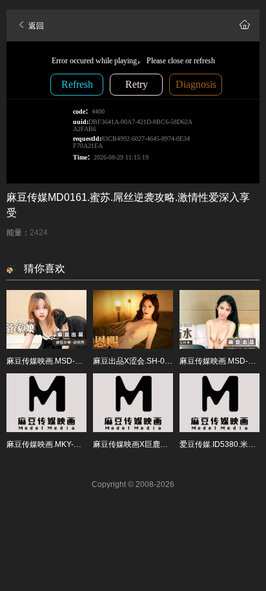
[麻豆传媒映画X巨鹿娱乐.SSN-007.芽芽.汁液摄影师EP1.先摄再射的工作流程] (133, 402)
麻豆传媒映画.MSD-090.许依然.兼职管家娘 (80, 361)
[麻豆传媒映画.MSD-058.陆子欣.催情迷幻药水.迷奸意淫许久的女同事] (219, 319)
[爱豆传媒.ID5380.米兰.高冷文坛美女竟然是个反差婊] (219, 402)
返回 (35, 25)
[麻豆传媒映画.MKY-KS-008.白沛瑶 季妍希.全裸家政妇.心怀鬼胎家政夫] (46, 402)
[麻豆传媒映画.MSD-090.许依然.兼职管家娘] (46, 319)
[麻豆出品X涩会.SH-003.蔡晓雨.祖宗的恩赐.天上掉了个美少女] (133, 319)
